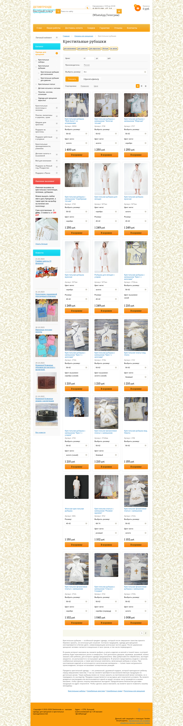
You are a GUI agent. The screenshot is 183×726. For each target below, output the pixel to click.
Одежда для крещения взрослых (47, 99)
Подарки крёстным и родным (43, 138)
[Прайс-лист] (146, 86)
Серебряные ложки (114, 691)
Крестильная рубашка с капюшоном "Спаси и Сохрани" (104, 589)
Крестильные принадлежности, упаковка (43, 146)
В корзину (76, 154)
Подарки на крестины (40, 131)
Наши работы (54, 28)
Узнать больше (41, 244)
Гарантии (105, 28)
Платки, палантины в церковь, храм (43, 116)
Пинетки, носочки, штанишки (45, 93)
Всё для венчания (43, 161)
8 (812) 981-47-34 (102, 8)
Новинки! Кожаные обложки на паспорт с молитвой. (45, 367)
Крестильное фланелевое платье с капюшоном (105, 432)
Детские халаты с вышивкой (43, 154)
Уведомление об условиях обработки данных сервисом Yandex (135, 722)
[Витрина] (138, 86)
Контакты (132, 28)
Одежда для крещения (83, 36)
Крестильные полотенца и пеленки (41, 108)
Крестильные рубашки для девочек (50, 79)
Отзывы (118, 28)
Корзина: (142, 7)
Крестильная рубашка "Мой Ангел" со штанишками (74, 121)
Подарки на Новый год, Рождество (43, 167)
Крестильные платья (46, 84)
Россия (87, 65)
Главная (66, 36)
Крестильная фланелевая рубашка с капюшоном (135, 588)
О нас (39, 28)
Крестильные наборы (76, 691)
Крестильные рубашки (43, 67)
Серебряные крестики (96, 691)
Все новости (40, 432)
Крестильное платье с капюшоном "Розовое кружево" (104, 511)
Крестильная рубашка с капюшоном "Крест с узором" (75, 433)
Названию (85, 86)
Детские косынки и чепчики (49, 88)
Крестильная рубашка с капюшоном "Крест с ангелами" (134, 277)
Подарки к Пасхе (42, 173)
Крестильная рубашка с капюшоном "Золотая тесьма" (104, 121)
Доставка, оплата (74, 28)
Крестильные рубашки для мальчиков (50, 73)
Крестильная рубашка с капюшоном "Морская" (134, 120)
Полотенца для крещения (134, 691)
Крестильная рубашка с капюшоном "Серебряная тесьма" (75, 199)
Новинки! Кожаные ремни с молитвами (44, 399)
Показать (72, 79)
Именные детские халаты (43, 330)
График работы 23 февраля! (43, 262)
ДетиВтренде (42, 6)
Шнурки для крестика (40, 123)
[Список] (142, 86)
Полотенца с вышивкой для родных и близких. (46, 295)
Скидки (91, 28)
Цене (96, 86)
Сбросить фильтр (91, 79)
